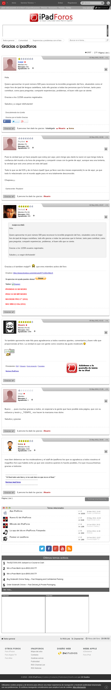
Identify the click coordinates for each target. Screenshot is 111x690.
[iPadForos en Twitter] (42, 548)
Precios (44, 8)
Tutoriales (41, 366)
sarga (20, 394)
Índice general (9, 639)
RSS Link (66, 639)
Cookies (45, 677)
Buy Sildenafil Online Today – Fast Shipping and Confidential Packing (35, 579)
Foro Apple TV (11, 655)
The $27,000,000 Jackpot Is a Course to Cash (25, 563)
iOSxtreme (87, 652)
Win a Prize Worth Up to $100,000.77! (22, 568)
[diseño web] (101, 8)
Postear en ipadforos (19, 537)
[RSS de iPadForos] (69, 548)
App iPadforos (16, 511)
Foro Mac (8, 658)
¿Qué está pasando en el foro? (13, 8)
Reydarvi (21, 141)
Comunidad (23, 40)
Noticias (89, 533)
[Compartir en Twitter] (16, 121)
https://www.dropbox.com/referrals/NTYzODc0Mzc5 (33, 273)
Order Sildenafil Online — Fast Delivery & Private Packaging (31, 585)
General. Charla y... (93, 526)
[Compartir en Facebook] (7, 121)
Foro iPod (87, 655)
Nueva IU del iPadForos (20, 518)
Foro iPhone (10, 652)
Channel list (78, 639)
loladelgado (50, 128)
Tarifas (68, 8)
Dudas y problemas (94, 513)
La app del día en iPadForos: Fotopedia (27, 531)
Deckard (21, 209)
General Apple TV (93, 539)
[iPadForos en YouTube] (62, 548)
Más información (79, 687)
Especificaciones (33, 8)
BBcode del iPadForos (20, 524)
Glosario (23, 366)
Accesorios (53, 8)
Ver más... (7, 590)
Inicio (14, 3)
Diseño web (73, 677)
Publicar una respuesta (97, 499)
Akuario (61, 128)
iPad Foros (55, 18)
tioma (71, 128)
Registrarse (72, 3)
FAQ (17, 366)
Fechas (61, 8)
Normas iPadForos (12, 371)
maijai (20, 62)
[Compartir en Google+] (24, 121)
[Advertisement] (23, 615)
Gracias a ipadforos (19, 46)
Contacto (53, 677)
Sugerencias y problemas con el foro (47, 40)
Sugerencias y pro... (94, 520)
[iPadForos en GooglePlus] (56, 548)
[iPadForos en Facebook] (49, 548)
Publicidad (63, 677)
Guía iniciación (32, 366)
